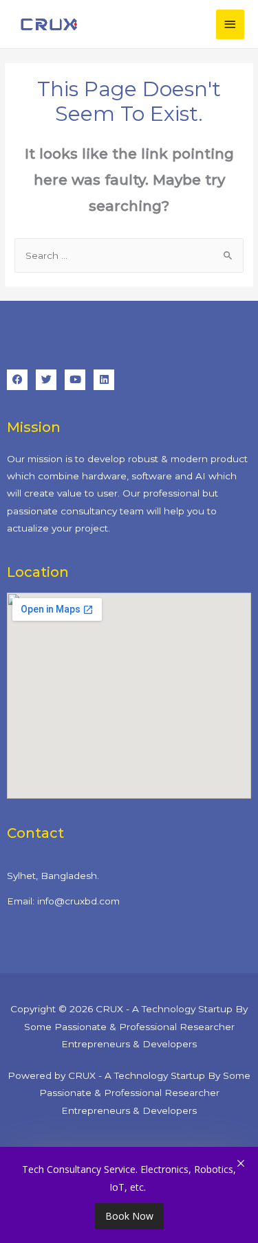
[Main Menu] (230, 24)
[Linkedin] (104, 379)
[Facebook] (17, 379)
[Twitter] (46, 379)
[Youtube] (75, 379)
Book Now (129, 1215)
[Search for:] (129, 255)
